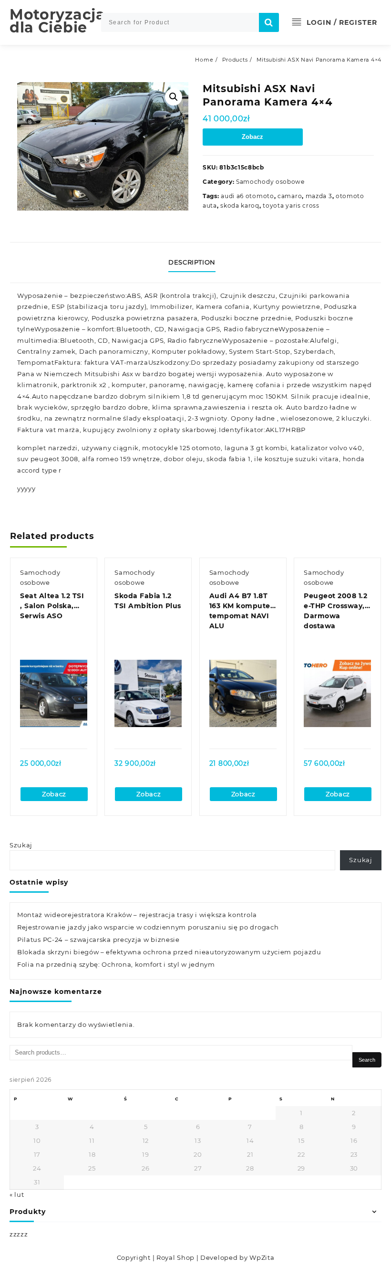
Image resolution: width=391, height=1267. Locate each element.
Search (367, 1060)
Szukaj (21, 845)
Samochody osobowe (270, 181)
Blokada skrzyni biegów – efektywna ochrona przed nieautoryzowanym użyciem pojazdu (169, 952)
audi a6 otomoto (247, 196)
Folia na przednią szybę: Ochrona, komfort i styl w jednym (116, 964)
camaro (290, 196)
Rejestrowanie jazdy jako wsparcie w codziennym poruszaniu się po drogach (147, 927)
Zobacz (252, 136)
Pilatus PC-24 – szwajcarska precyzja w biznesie (98, 939)
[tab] (195, 262)
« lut (17, 1194)
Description (192, 262)
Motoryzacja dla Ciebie (57, 21)
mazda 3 (319, 196)
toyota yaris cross (291, 205)
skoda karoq (239, 205)
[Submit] (269, 22)
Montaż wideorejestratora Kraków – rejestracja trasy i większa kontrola (137, 915)
